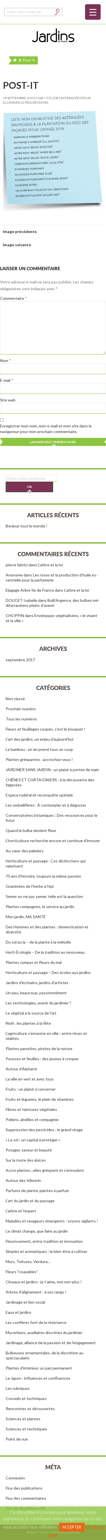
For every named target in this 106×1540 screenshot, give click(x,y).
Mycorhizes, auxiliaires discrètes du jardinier (44, 1332)
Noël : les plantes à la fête (28, 1023)
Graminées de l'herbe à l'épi (30, 886)
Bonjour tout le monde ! (26, 525)
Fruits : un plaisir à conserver (31, 1089)
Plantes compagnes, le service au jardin (40, 906)
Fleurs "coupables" (22, 1271)
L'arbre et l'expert (21, 1210)
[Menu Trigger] (93, 12)
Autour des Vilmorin (23, 1180)
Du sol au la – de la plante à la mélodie (38, 942)
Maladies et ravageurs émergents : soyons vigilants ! (52, 1221)
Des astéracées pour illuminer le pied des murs (47, 100)
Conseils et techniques (26, 1398)
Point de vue (17, 1439)
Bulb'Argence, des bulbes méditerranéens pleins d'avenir (52, 603)
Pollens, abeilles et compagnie (32, 1119)
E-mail (6, 380)
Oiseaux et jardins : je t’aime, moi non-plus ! (44, 1281)
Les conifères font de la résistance (36, 1322)
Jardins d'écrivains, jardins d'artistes (37, 982)
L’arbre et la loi (50, 564)
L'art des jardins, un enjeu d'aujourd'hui (39, 739)
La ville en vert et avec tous (30, 1079)
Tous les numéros (21, 718)
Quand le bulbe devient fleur (31, 830)
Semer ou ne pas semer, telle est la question (44, 896)
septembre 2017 (20, 659)
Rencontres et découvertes (30, 1408)
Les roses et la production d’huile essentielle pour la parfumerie (52, 577)
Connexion (15, 1477)
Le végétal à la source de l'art (31, 1013)
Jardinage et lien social (25, 1302)
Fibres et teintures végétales (31, 1109)
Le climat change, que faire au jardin (37, 1231)
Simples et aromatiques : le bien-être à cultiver (46, 1251)
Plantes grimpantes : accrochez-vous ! (39, 759)
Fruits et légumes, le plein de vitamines (40, 1099)
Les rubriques (18, 1388)
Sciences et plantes (23, 1418)
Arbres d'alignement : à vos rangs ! (36, 1292)
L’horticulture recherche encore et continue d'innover (53, 840)
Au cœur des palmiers (25, 850)
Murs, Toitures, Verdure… (28, 1261)
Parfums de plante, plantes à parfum (37, 1190)
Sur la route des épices (26, 1160)
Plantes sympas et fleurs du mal (34, 962)
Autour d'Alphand (21, 1068)
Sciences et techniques (26, 1428)
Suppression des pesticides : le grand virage (44, 1129)
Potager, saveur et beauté (29, 1150)
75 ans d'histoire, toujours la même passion (43, 876)
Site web (8, 400)
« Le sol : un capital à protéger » (33, 1139)
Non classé (15, 698)
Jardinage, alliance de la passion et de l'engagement (51, 1342)
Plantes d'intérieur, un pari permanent (39, 1368)
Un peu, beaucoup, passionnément (36, 992)
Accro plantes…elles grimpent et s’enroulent (45, 1170)
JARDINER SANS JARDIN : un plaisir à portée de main (52, 769)
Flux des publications (24, 1488)
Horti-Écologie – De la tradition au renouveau (45, 952)
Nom (5, 360)
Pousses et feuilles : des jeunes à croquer (42, 1058)
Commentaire (13, 298)
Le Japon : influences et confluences (38, 1378)
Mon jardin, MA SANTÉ (26, 916)
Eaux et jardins (18, 1312)
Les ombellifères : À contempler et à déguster (46, 805)
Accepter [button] (71, 1527)
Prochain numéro (21, 708)
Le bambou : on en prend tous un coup (39, 749)
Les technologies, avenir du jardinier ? (38, 1002)
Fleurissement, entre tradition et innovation (44, 1241)
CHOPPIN (15, 615)
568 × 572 (44, 98)
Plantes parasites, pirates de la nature (39, 1048)
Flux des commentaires (26, 1498)
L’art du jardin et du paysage (30, 1200)
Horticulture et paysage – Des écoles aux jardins (48, 972)
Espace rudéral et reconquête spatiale (39, 795)
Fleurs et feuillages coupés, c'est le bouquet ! (45, 729)
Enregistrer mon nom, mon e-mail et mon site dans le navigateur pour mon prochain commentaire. (46, 428)
